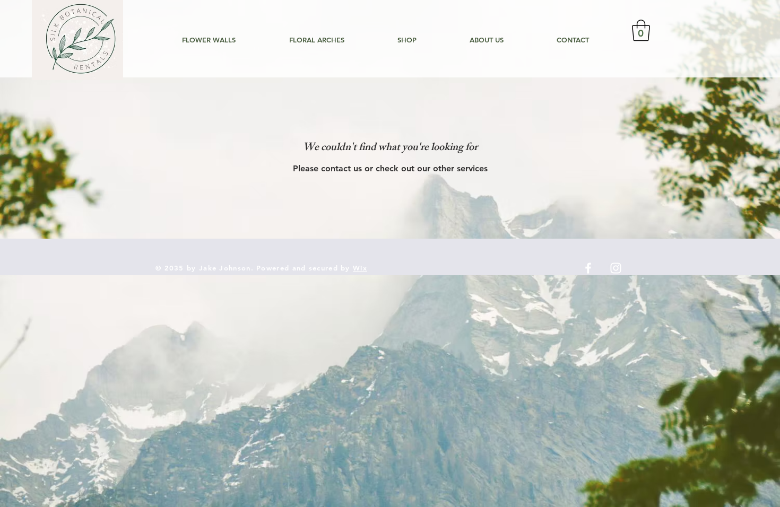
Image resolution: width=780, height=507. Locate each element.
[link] (641, 30)
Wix (360, 268)
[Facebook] (588, 268)
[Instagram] (616, 268)
